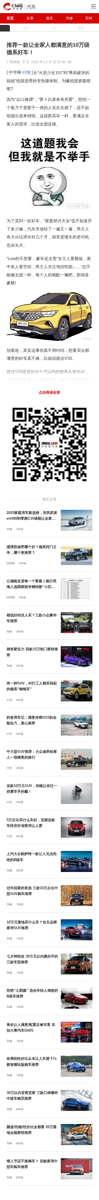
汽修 (69, 18)
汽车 (31, 7)
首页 (10, 18)
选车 (49, 18)
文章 (30, 18)
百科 (88, 18)
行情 (26, 72)
